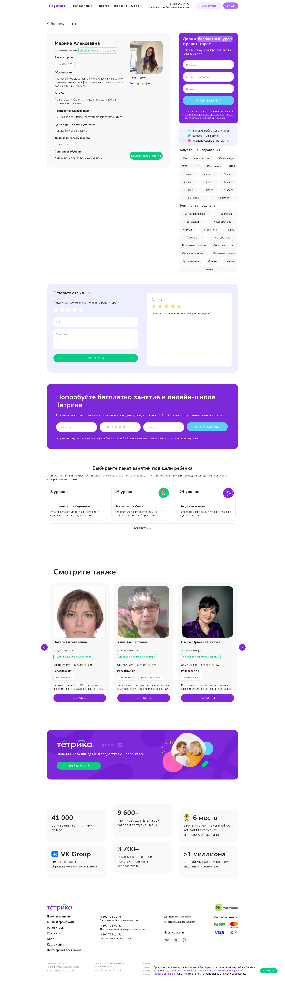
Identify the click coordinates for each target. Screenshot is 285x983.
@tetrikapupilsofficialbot (181, 921)
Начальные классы (194, 245)
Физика (213, 261)
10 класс (193, 198)
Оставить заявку (208, 100)
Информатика (222, 221)
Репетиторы (55, 927)
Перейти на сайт (79, 765)
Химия (230, 261)
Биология (226, 213)
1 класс (188, 174)
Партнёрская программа (64, 950)
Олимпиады (226, 158)
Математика (222, 237)
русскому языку (150, 677)
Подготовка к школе (196, 158)
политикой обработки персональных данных (209, 114)
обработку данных (215, 117)
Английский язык (195, 213)
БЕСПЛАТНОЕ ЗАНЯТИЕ (146, 155)
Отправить (96, 358)
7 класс (188, 190)
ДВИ (232, 166)
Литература (209, 229)
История (187, 229)
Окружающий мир (193, 253)
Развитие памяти (224, 253)
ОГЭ (184, 166)
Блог (50, 938)
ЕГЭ (197, 166)
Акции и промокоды (61, 922)
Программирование (113, 5)
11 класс (223, 198)
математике (65, 63)
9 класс (228, 190)
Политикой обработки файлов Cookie (197, 970)
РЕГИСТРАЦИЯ (209, 5)
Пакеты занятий (58, 916)
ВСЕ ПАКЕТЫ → (142, 528)
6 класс (228, 182)
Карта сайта (55, 944)
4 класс (188, 182)
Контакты (54, 933)
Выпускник (214, 166)
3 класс (228, 174)
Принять (268, 970)
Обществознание (224, 245)
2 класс (208, 174)
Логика (230, 229)
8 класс (208, 190)
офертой (229, 111)
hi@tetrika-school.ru (179, 916)
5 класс (208, 182)
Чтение (208, 269)
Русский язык (191, 261)
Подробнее (80, 697)
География (192, 221)
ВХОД (230, 5)
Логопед (192, 237)
